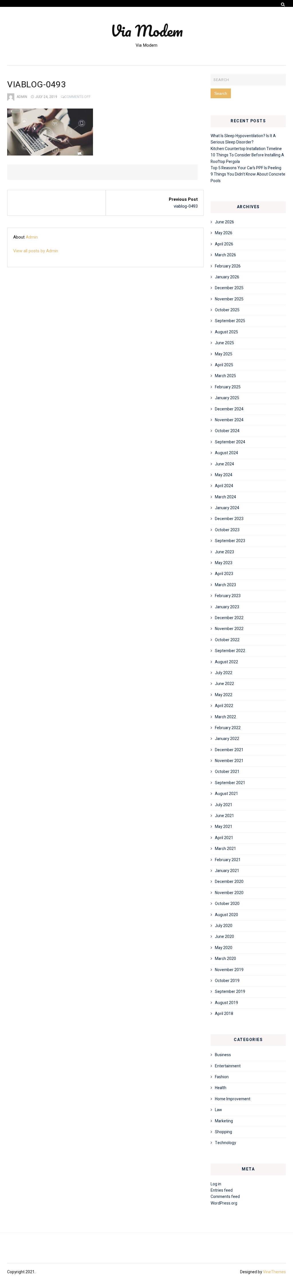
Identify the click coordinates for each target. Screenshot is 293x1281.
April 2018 (224, 1014)
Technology (225, 1143)
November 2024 (229, 420)
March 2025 (225, 376)
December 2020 (229, 882)
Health (220, 1088)
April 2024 (224, 486)
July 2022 (223, 673)
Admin (22, 96)
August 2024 (226, 453)
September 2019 (230, 992)
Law (218, 1110)
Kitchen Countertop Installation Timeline (246, 149)
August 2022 (226, 662)
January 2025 (227, 398)
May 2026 (223, 233)
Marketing (224, 1121)
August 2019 (226, 1003)
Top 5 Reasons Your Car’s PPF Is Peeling (246, 168)
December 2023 (229, 519)
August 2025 (226, 332)
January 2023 (227, 607)
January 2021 (227, 871)
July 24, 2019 (46, 96)
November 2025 (229, 299)
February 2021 (228, 860)
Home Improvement (232, 1099)
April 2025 (224, 365)
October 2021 (227, 772)
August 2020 (226, 915)
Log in (216, 1184)
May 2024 (223, 475)
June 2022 (224, 684)
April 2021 (224, 838)
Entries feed (222, 1190)
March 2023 (225, 585)
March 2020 (225, 959)
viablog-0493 (186, 206)
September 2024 (230, 442)
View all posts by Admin (35, 251)
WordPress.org (224, 1203)
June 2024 (224, 464)
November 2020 (229, 893)
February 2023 (228, 596)
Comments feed (225, 1197)
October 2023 (227, 530)
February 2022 (228, 728)
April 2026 (224, 244)
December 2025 (229, 288)
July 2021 (223, 805)
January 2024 (227, 508)
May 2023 (223, 563)
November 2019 (229, 970)
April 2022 (224, 706)
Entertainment (228, 1066)
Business (223, 1055)
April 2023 (224, 574)
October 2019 (227, 981)
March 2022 (225, 717)
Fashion (222, 1077)
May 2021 (223, 827)
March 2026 (225, 255)
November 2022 (229, 629)
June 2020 (224, 937)
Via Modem (146, 30)
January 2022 (227, 739)
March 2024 (225, 497)
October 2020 (227, 904)
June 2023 (224, 552)
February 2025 (228, 387)
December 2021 (229, 750)
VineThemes (274, 1272)
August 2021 (226, 794)
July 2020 (223, 926)
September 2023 (230, 541)
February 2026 (228, 266)
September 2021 (230, 783)
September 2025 (230, 321)
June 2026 (224, 222)
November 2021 (229, 761)
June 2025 (224, 343)
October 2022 (227, 640)
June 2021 (224, 816)
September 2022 (230, 651)
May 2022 (223, 695)
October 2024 (227, 431)
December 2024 (229, 409)
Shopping (223, 1132)
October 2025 (227, 310)
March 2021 (225, 849)
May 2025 (223, 354)
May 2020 (223, 948)
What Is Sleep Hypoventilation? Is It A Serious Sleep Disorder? (243, 139)
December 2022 (229, 618)
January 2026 (227, 277)
